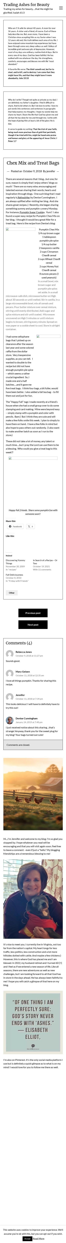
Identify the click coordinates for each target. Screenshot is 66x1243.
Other (12, 592)
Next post (33, 624)
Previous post (33, 612)
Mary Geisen (23, 671)
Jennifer (20, 694)
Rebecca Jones (24, 651)
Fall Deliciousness (14, 574)
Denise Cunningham (26, 718)
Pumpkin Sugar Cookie (32, 212)
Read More (38, 1238)
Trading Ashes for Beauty (26, 4)
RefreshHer (23, 197)
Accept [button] (27, 1238)
